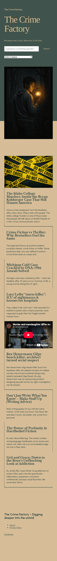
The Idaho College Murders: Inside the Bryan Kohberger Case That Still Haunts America (27, 198)
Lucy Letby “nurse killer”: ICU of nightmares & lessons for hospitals (26, 297)
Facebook (8, 534)
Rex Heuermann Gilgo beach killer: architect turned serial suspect (23, 357)
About (12, 525)
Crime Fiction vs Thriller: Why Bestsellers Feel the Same (26, 235)
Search (46, 48)
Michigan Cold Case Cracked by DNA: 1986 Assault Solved (23, 268)
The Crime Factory (13, 9)
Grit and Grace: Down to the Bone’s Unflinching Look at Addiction (25, 460)
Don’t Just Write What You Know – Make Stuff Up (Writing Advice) (26, 398)
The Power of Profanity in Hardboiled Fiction (26, 430)
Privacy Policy (16, 527)
